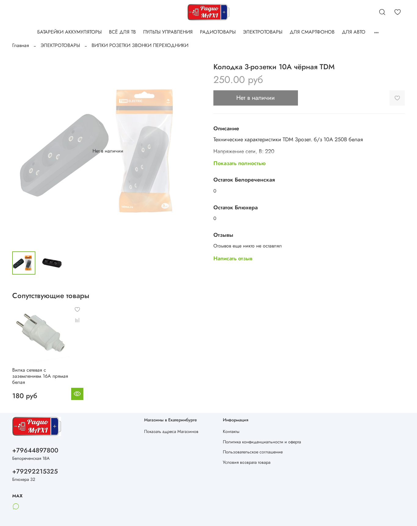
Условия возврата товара (246, 462)
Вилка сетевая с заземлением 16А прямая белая (40, 376)
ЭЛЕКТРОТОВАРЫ (262, 31)
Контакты (231, 431)
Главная (20, 45)
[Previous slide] (22, 151)
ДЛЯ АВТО (353, 31)
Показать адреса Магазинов (171, 431)
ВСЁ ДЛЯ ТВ (122, 31)
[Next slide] (194, 151)
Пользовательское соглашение (253, 452)
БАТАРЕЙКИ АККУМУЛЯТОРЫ (69, 31)
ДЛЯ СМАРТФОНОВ (312, 31)
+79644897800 (35, 450)
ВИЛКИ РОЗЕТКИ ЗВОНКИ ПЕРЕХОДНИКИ (140, 45)
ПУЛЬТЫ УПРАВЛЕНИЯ (168, 31)
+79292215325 (35, 471)
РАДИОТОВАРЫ (218, 31)
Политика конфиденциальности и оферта (262, 442)
